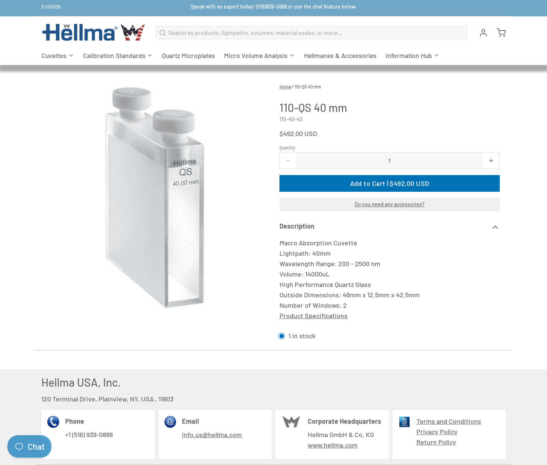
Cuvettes (54, 55)
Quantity (287, 147)
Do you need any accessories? (390, 204)
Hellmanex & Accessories (340, 55)
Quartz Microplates (188, 55)
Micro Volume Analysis (256, 55)
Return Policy (436, 442)
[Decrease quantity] (288, 160)
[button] (389, 183)
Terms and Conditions (448, 421)
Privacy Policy (437, 431)
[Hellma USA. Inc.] (94, 32)
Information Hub (409, 55)
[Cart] (498, 32)
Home (285, 86)
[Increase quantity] (491, 160)
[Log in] (480, 32)
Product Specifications (313, 315)
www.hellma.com (333, 445)
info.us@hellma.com (212, 434)
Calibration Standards (114, 55)
